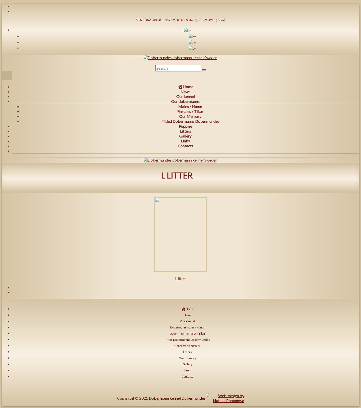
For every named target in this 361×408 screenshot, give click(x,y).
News (185, 91)
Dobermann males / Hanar (187, 327)
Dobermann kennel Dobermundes (177, 398)
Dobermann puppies (187, 346)
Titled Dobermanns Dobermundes (190, 121)
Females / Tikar (190, 111)
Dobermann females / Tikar (187, 333)
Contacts (185, 145)
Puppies (185, 126)
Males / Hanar (190, 106)
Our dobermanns (185, 101)
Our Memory (190, 116)
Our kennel (185, 96)
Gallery (185, 136)
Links (185, 140)
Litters (185, 131)
